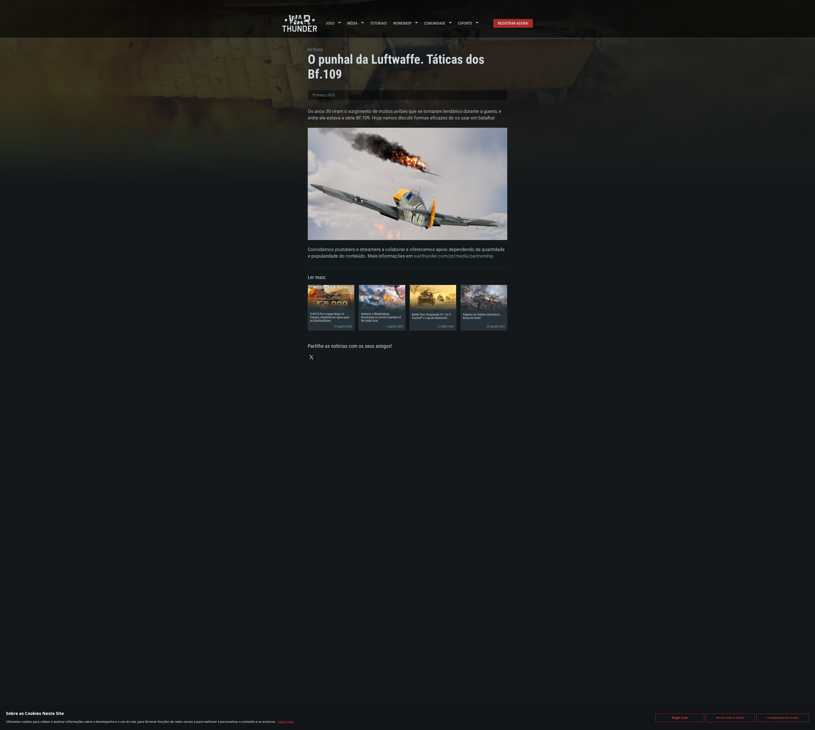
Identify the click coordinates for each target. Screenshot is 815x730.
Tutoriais (378, 23)
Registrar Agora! (513, 23)
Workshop (402, 23)
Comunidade (434, 23)
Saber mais (286, 722)
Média (352, 23)
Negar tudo (680, 718)
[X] (311, 357)
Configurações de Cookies (782, 717)
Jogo (330, 23)
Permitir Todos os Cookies (730, 717)
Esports (465, 23)
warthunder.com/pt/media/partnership (453, 256)
